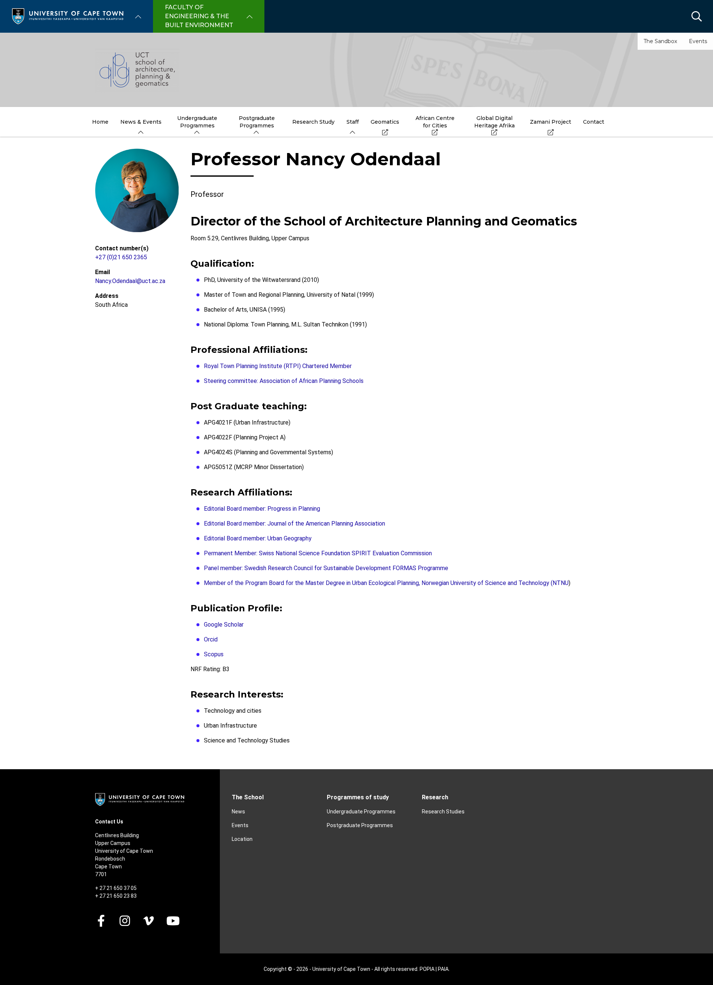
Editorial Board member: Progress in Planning (262, 508)
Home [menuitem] (100, 121)
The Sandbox (660, 41)
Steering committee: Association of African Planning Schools (284, 380)
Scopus (214, 654)
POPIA (427, 969)
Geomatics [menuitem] (385, 121)
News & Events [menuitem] (141, 121)
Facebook (101, 921)
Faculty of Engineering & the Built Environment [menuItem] (199, 16)
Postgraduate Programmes (360, 825)
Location (242, 839)
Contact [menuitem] (593, 121)
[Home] (67, 15)
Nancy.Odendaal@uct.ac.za (130, 281)
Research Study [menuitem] (313, 121)
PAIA (443, 969)
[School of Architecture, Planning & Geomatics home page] (356, 70)
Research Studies (443, 812)
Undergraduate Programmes (361, 812)
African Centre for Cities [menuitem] (435, 122)
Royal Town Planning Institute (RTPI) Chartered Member (278, 366)
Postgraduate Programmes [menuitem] (257, 122)
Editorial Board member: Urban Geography (258, 538)
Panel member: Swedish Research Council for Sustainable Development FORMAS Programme (326, 568)
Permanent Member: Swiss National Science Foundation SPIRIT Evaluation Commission (318, 553)
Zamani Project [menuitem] (550, 121)
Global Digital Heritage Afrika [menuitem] (494, 122)
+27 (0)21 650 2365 (121, 257)
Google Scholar (224, 624)
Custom (125, 921)
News (238, 812)
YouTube (173, 921)
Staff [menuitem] (352, 121)
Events (698, 41)
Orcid (211, 639)
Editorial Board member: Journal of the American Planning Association (294, 523)
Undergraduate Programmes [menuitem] (197, 122)
